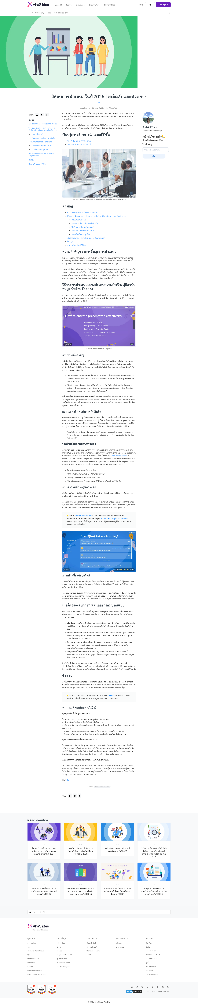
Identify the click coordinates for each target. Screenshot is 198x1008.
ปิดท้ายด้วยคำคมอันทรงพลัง (41, 142)
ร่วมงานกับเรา (151, 951)
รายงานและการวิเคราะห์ (36, 974)
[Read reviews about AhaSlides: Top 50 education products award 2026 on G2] (41, 989)
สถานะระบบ (150, 991)
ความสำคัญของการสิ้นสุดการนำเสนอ (43, 124)
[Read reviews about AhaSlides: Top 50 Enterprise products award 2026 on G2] (52, 989)
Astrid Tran (150, 127)
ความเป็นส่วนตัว (152, 959)
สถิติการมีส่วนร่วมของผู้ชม (58, 13)
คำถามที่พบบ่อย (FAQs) (37, 164)
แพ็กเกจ (119, 943)
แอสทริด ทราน (85, 108)
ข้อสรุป (31, 160)
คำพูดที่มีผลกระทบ (119, 455)
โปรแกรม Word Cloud (35, 951)
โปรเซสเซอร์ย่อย (152, 974)
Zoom (89, 955)
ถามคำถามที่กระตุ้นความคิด (41, 146)
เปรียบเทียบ (61, 943)
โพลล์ (29, 947)
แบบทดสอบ (31, 943)
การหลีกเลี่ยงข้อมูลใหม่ (39, 149)
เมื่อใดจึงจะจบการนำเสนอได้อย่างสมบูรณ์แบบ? (41, 154)
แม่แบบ (59, 951)
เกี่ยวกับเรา (150, 943)
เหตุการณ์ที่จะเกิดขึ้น (64, 955)
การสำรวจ (31, 963)
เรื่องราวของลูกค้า (63, 966)
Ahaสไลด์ (111, 695)
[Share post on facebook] (47, 114)
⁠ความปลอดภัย (151, 966)
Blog (59, 947)
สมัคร (154, 156)
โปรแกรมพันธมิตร (63, 963)
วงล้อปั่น (30, 966)
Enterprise (109, 5)
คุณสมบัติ (58, 5)
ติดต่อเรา (149, 947)
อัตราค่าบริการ (94, 5)
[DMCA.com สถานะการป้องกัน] (134, 991)
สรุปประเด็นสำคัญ (37, 134)
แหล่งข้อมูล (80, 5)
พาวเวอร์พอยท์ (92, 947)
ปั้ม (68, 780)
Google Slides (92, 943)
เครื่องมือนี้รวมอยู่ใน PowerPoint (114, 518)
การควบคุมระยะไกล (34, 970)
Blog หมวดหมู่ (38, 13)
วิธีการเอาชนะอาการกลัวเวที (79, 144)
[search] (169, 12)
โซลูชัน (69, 5)
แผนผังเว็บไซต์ (163, 991)
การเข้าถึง (149, 970)
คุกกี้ (147, 963)
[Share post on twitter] (42, 114)
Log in (150, 5)
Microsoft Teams (93, 951)
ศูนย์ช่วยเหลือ (62, 959)
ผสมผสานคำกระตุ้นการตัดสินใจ (42, 138)
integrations (92, 938)
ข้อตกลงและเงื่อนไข (153, 955)
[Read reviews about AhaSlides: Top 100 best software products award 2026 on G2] (31, 989)
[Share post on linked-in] (37, 114)
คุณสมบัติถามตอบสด (83, 515)
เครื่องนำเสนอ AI (33, 959)
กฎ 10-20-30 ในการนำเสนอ (79, 141)
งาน (99, 102)
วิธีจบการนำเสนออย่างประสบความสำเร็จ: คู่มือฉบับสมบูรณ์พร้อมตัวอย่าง (43, 129)
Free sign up (163, 5)
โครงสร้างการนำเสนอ (102, 787)
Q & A (29, 955)
